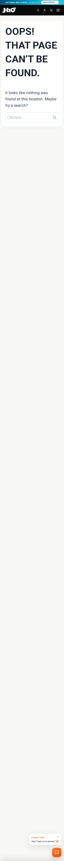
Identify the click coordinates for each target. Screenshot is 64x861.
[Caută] (38, 10)
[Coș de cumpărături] (51, 10)
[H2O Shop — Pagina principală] (9, 10)
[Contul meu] (45, 10)
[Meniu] (58, 10)
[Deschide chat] (56, 852)
